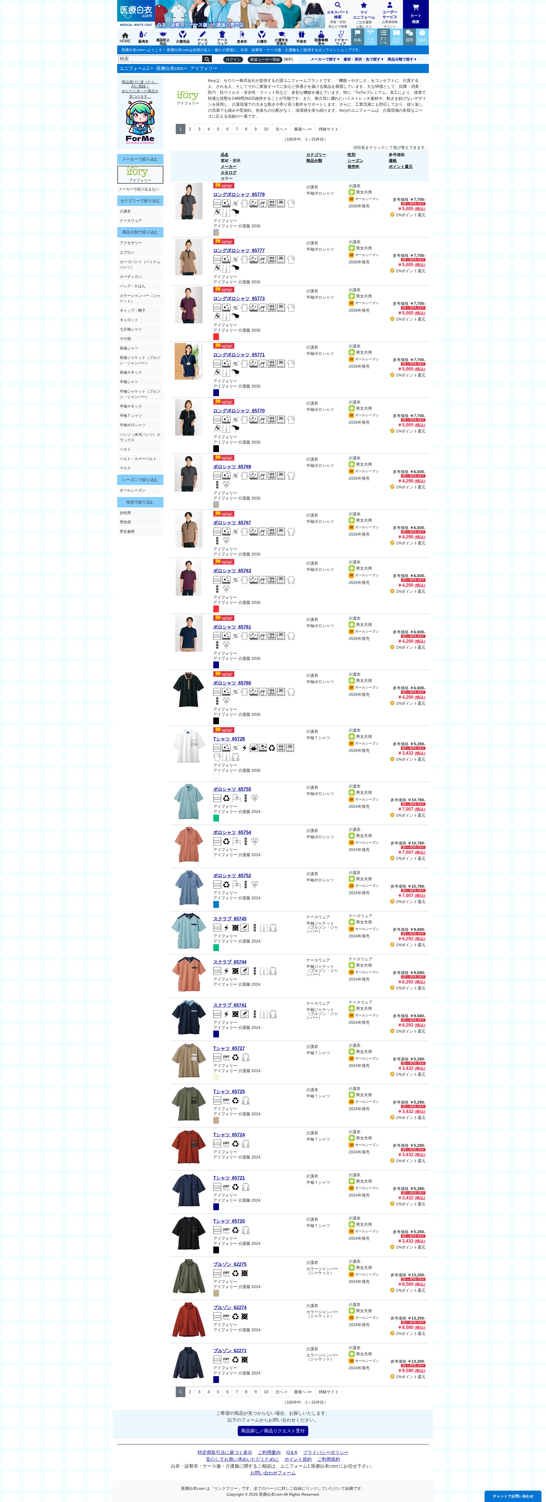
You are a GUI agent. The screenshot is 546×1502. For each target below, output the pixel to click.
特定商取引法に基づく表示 (225, 1452)
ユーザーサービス (390, 19)
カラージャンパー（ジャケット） (140, 298)
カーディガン (131, 276)
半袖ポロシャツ (133, 425)
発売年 (353, 166)
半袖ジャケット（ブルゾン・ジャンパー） (140, 394)
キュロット (129, 320)
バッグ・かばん (133, 286)
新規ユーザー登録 (265, 59)
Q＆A (291, 1452)
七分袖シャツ (131, 329)
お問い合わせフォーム (273, 1472)
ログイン (233, 59)
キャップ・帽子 (133, 310)
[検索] (207, 58)
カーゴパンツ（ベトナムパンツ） (140, 264)
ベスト (125, 449)
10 (266, 129)
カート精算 (415, 18)
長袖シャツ (129, 348)
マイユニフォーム (364, 19)
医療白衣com (169, 68)
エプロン (127, 252)
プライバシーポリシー (326, 1452)
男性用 (125, 522)
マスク (125, 468)
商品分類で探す (400, 59)
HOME (125, 41)
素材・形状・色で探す (362, 59)
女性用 (125, 513)
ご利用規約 (328, 1459)
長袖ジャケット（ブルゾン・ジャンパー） (140, 360)
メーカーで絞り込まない (139, 189)
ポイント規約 (298, 1459)
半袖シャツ (129, 382)
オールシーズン (133, 490)
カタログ (229, 172)
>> (303, 129)
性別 (351, 154)
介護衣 (125, 211)
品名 (225, 154)
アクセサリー (131, 243)
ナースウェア (131, 221)
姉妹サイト (329, 129)
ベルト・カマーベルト (138, 459)
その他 (125, 338)
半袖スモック (131, 406)
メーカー (229, 166)
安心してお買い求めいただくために (242, 1459)
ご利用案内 (269, 1452)
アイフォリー (204, 68)
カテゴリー (316, 154)
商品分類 (314, 160)
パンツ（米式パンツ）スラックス (140, 437)
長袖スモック (131, 372)
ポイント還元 (401, 166)
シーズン (355, 160)
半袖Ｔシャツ (131, 415)
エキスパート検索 (338, 19)
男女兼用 (127, 531)
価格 (393, 160)
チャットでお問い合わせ (513, 1496)
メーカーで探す (323, 59)
